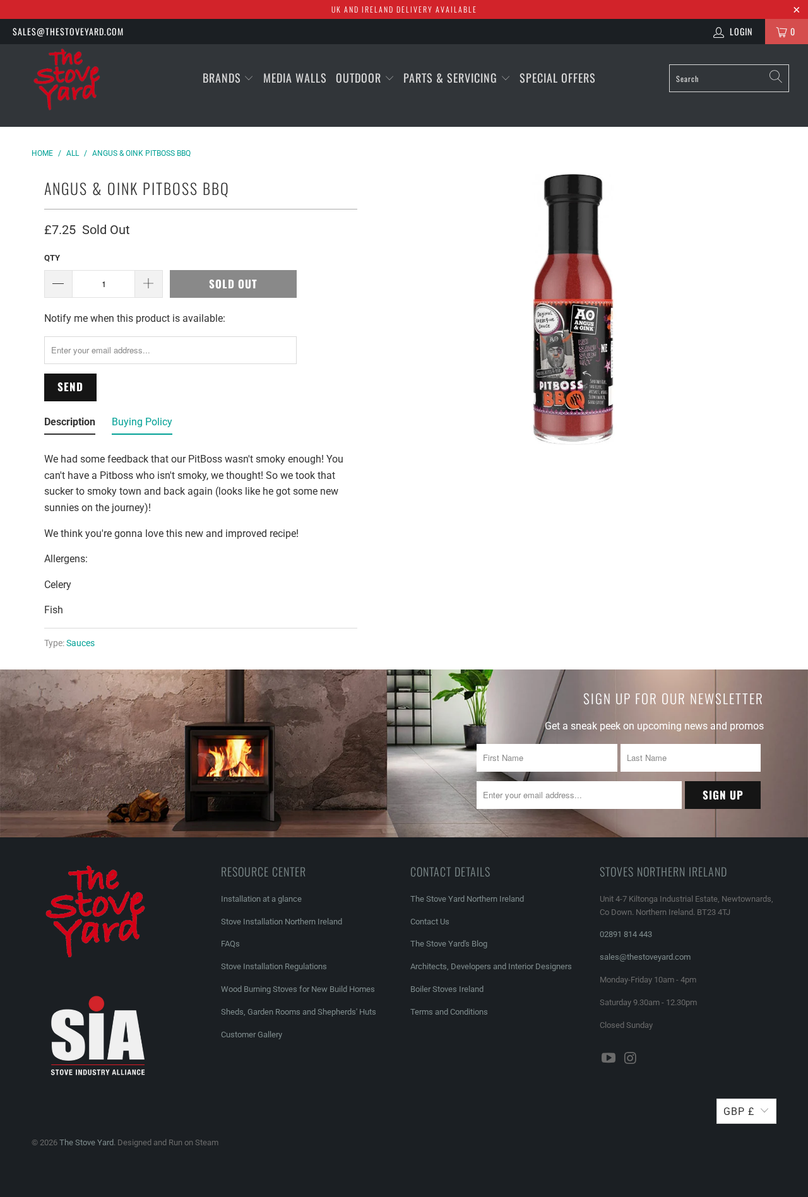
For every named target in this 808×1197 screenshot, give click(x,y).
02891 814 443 (626, 934)
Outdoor (358, 77)
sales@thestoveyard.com (68, 31)
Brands (222, 77)
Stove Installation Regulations (274, 966)
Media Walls (295, 77)
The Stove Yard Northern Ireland (467, 899)
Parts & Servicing (452, 77)
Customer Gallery (251, 1034)
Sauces (80, 643)
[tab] (69, 424)
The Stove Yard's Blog (448, 943)
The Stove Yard (86, 1142)
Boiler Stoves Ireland (447, 989)
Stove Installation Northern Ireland (281, 921)
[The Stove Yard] (71, 85)
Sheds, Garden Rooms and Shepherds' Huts (298, 1012)
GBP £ (738, 1111)
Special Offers (558, 77)
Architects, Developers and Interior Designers (491, 966)
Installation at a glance (261, 899)
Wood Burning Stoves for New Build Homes (298, 989)
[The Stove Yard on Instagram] (631, 1059)
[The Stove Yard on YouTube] (609, 1059)
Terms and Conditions (449, 1012)
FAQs (230, 943)
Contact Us (429, 921)
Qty (52, 257)
